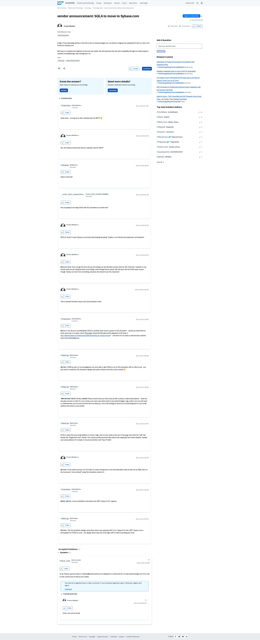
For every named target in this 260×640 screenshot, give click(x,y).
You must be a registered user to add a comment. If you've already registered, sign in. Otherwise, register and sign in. (103, 584)
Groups (98, 3)
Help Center (133, 3)
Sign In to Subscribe (191, 16)
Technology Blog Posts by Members (171, 67)
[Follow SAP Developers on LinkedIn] (186, 636)
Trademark (113, 636)
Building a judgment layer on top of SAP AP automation (176, 71)
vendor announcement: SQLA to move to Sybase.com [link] (119, 8)
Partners (117, 3)
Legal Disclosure (102, 636)
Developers (108, 3)
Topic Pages (144, 3)
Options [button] (201, 16)
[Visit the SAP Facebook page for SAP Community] (175, 636)
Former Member (69, 26)
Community (70, 3)
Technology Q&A (97, 8)
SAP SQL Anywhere (63, 35)
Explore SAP (190, 3)
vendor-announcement (72, 60)
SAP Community (61, 8)
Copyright (92, 636)
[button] (193, 26)
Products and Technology (85, 3)
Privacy (74, 636)
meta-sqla (61, 60)
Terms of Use (83, 636)
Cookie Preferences (132, 636)
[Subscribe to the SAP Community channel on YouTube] (183, 636)
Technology (87, 8)
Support (121, 636)
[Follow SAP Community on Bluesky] (179, 636)
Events (124, 3)
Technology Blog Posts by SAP (169, 101)
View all (159, 162)
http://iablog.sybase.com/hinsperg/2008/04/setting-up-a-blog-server (85, 335)
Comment (147, 69)
